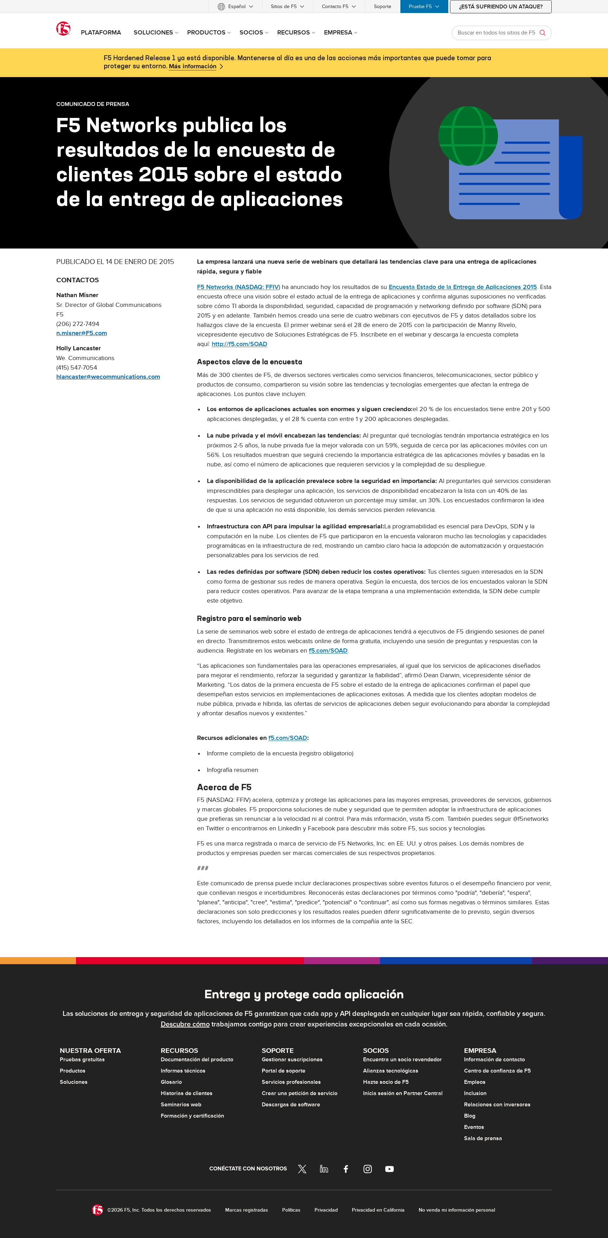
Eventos (474, 1127)
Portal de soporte (283, 1070)
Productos (73, 1070)
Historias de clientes (187, 1093)
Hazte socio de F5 (386, 1082)
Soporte (382, 7)
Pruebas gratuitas (82, 1059)
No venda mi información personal (457, 1210)
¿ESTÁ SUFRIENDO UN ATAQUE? (501, 6)
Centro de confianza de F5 (497, 1070)
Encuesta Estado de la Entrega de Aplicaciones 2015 (463, 287)
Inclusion (475, 1093)
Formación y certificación (192, 1115)
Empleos (475, 1082)
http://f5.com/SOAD (239, 344)
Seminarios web (181, 1104)
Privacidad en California (378, 1210)
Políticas (291, 1210)
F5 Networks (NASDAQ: (231, 287)
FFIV (272, 287)
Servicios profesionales (291, 1082)
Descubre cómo (185, 1024)
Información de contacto (494, 1059)
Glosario (171, 1082)
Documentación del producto (197, 1059)
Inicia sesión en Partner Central (403, 1093)
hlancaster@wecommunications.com (108, 377)
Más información (192, 66)
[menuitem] (235, 6)
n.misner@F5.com (81, 333)
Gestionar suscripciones (292, 1059)
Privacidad (326, 1210)
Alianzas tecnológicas (390, 1070)
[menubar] (304, 6)
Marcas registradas (246, 1210)
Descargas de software (291, 1104)
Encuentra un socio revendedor (402, 1059)
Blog (469, 1115)
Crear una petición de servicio (299, 1093)
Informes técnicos (183, 1070)
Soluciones (74, 1082)
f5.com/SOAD (328, 650)
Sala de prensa (483, 1138)
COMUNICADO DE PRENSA (92, 103)
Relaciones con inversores (497, 1104)
